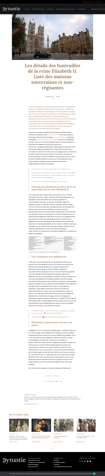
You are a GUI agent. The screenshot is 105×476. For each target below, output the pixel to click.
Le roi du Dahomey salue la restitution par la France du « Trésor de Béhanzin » (85, 437)
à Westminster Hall (54, 135)
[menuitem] (89, 2)
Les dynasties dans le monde (63, 466)
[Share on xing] (58, 381)
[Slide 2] (53, 448)
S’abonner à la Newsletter (88, 2)
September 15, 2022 (62, 317)
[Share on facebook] (44, 381)
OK (94, 473)
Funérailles (56, 375)
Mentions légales (33, 464)
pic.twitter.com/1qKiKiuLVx (54, 313)
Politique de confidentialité (36, 462)
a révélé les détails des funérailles (47, 140)
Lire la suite (13, 441)
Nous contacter (33, 466)
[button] (19, 425)
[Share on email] (60, 381)
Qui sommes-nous (34, 460)
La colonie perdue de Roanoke (38, 437)
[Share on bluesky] (56, 381)
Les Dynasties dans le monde (65, 9)
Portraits (50, 9)
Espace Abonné (98, 2)
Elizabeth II (48, 375)
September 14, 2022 (60, 181)
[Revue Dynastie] (11, 9)
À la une (26, 9)
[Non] (103, 473)
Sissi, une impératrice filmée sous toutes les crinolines (18, 437)
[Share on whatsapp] (54, 381)
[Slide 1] (51, 448)
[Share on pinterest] (50, 381)
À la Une (56, 460)
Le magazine (81, 9)
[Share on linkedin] (52, 381)
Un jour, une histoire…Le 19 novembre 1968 (63, 437)
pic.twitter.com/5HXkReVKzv (44, 178)
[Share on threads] (48, 381)
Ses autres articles (30, 404)
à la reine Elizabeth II (59, 137)
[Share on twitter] (46, 381)
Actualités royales (38, 9)
